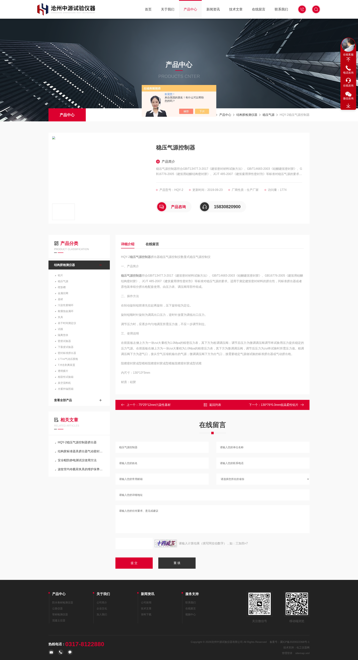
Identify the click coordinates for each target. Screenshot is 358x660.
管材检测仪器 (60, 614)
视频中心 (190, 614)
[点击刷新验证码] (166, 543)
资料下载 (146, 614)
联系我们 (281, 9)
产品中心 (190, 9)
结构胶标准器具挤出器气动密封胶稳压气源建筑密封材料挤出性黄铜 (81, 451)
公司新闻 (146, 602)
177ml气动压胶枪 (68, 358)
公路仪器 (57, 608)
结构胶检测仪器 (246, 114)
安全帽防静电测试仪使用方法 (77, 460)
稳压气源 (268, 114)
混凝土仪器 (58, 620)
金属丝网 (63, 293)
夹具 (60, 317)
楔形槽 (62, 287)
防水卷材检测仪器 (62, 602)
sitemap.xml (302, 653)
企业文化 (102, 608)
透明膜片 (63, 370)
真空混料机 (64, 382)
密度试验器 (64, 341)
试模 (60, 329)
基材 (60, 299)
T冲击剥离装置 (66, 364)
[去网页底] (348, 105)
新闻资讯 (213, 9)
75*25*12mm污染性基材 (155, 404)
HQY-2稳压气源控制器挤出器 (77, 442)
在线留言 (258, 9)
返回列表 (215, 404)
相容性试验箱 (65, 376)
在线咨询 (348, 85)
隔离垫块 (63, 335)
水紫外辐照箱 (65, 388)
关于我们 (167, 9)
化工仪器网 (303, 647)
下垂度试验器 (65, 347)
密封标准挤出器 (67, 352)
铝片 (60, 275)
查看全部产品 (63, 400)
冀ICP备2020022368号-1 (295, 641)
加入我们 (102, 614)
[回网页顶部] (348, 59)
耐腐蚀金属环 (65, 311)
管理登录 (287, 653)
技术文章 (236, 9)
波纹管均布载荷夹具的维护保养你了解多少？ (81, 469)
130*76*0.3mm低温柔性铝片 (279, 404)
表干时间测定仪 (67, 323)
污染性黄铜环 (65, 305)
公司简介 (102, 602)
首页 (148, 9)
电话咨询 (348, 72)
